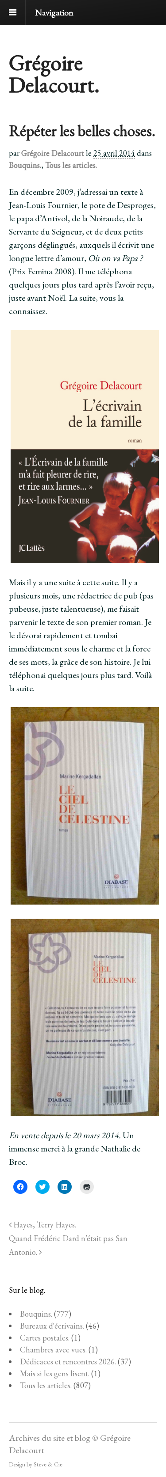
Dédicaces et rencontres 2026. (68, 1361)
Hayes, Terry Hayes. (44, 1224)
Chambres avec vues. (53, 1349)
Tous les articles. (71, 165)
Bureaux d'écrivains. (52, 1326)
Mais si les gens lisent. (54, 1373)
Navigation (54, 12)
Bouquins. (25, 165)
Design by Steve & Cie (35, 1464)
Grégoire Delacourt (52, 153)
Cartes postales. (44, 1338)
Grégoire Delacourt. (54, 73)
